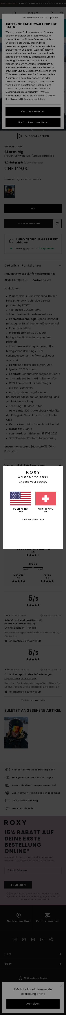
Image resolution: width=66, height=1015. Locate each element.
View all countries (33, 519)
